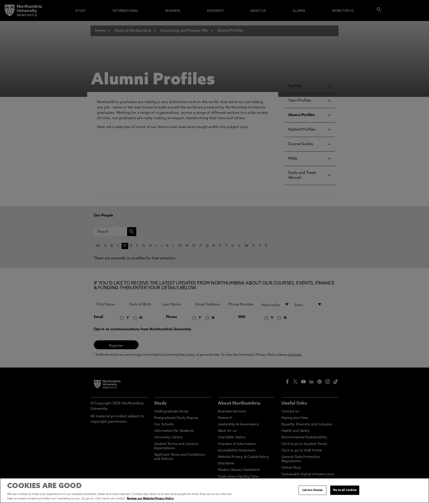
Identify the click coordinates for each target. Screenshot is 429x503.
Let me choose (313, 490)
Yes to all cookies (345, 490)
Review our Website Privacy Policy (150, 498)
